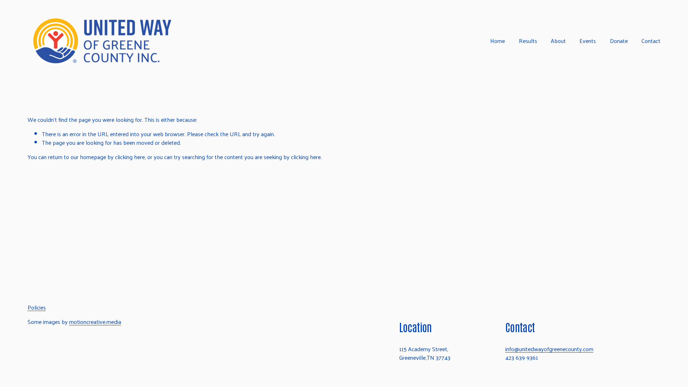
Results (528, 41)
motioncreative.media (95, 321)
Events (587, 41)
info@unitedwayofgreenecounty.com (549, 349)
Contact (650, 41)
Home (497, 41)
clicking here (130, 157)
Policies (37, 307)
